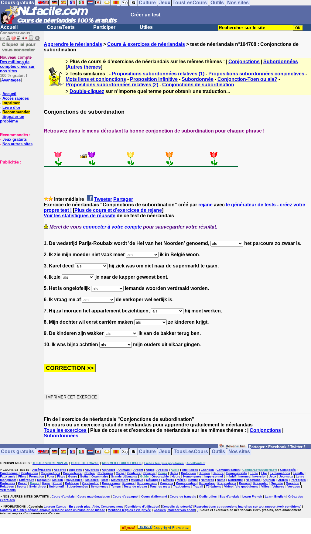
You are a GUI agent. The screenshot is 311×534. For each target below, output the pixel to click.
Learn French (252, 496)
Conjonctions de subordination (198, 84)
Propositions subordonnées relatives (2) (112, 84)
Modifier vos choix (181, 510)
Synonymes (99, 486)
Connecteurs (72, 473)
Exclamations (280, 473)
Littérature (26, 479)
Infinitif (231, 476)
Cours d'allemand (154, 496)
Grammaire (99, 476)
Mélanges (153, 479)
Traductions (181, 486)
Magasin (43, 479)
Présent (245, 483)
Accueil (9, 27)
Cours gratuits (17, 451)
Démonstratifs (236, 473)
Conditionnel (9, 473)
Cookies (160, 510)
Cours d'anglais (63, 496)
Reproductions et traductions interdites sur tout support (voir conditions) (247, 506)
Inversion (259, 476)
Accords (60, 469)
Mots (104, 479)
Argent (138, 469)
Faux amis (7, 476)
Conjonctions (244, 61)
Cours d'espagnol (125, 496)
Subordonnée (198, 79)
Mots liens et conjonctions (96, 79)
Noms (221, 479)
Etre (264, 473)
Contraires (105, 473)
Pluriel (57, 483)
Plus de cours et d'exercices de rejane (118, 210)
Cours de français (183, 496)
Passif (22, 483)
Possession (111, 483)
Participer (104, 27)
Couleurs (134, 473)
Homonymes (192, 476)
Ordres (283, 479)
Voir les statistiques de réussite (79, 215)
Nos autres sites (17, 144)
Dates (174, 473)
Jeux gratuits (14, 139)
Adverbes (92, 469)
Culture (147, 451)
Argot (150, 469)
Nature (193, 479)
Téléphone (213, 486)
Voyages (293, 486)
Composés (288, 469)
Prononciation (186, 483)
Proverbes (207, 483)
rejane (205, 204)
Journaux (286, 476)
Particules (7, 483)
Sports (21, 486)
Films (22, 476)
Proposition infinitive (154, 79)
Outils (218, 451)
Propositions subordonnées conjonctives (256, 73)
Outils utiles (208, 496)
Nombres (207, 479)
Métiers (168, 479)
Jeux (164, 451)
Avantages (11, 80)
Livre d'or (11, 107)
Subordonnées (280, 61)
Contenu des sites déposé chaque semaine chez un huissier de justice (52, 510)
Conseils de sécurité (177, 506)
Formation (36, 476)
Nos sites (239, 451)
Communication (228, 469)
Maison (57, 479)
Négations (253, 479)
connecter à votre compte (112, 226)
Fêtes (61, 476)
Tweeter (103, 199)
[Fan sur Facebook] (233, 447)
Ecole (254, 473)
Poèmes (128, 483)
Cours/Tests (61, 27)
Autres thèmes (84, 67)
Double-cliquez (87, 91)
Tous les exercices (65, 430)
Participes (298, 479)
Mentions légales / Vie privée (129, 510)
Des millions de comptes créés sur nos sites (17, 64)
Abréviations (41, 469)
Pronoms (166, 483)
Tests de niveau (135, 486)
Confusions (29, 473)
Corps (120, 473)
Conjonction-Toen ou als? (247, 79)
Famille (298, 473)
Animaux (124, 469)
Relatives (7, 486)
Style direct (37, 486)
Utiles (146, 27)
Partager (123, 199)
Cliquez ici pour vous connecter (19, 47)
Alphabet (108, 469)
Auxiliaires (190, 469)
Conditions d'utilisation (142, 506)
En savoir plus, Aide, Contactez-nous (96, 506)
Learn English (275, 496)
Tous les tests (160, 486)
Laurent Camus (55, 506)
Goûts (84, 476)
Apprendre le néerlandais (73, 44)
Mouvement (119, 479)
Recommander (16, 112)
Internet (244, 476)
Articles (162, 469)
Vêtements (8, 489)
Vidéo (228, 486)
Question (292, 483)
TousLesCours (191, 451)
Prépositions (226, 483)
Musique (137, 479)
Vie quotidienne (246, 486)
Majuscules (74, 479)
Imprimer (11, 103)
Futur (50, 476)
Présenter (260, 483)
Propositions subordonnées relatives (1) (158, 73)
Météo (181, 479)
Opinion (269, 479)
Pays (46, 483)
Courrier (149, 473)
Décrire (218, 473)
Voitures (278, 486)
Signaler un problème (12, 118)
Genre (72, 476)
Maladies (92, 479)
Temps (116, 486)
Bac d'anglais (230, 496)
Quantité (277, 483)
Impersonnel (213, 476)
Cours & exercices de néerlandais (146, 44)
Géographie (160, 476)
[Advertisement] (18, 194)
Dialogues (188, 473)
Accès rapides (15, 98)
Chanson (207, 469)
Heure (176, 476)
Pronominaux (147, 483)
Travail (198, 486)
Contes (89, 473)
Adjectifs (75, 469)
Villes (265, 486)
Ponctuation (90, 483)
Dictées (204, 473)
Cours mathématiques (93, 496)
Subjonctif (56, 486)
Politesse (72, 483)
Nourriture (235, 479)
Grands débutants (124, 476)
